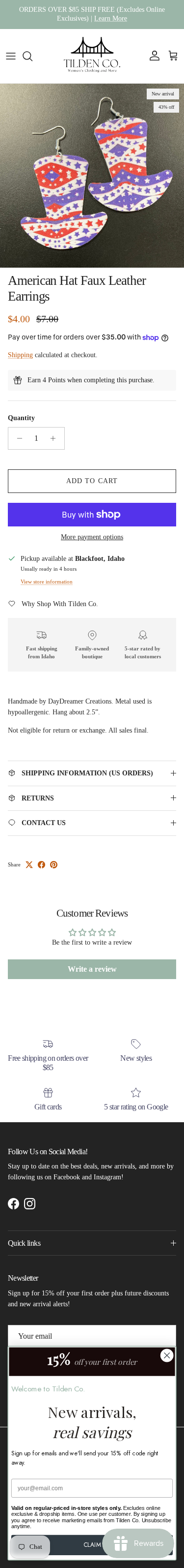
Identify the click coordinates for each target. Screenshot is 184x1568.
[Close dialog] (167, 1355)
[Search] (32, 56)
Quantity (21, 418)
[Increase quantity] (55, 438)
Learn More (110, 18)
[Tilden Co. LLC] (92, 56)
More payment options (92, 537)
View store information (47, 581)
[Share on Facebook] (41, 864)
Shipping (20, 355)
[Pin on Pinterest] (53, 864)
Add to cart (92, 481)
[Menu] (11, 56)
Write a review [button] (92, 969)
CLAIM (92, 1544)
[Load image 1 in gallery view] (92, 176)
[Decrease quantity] (17, 438)
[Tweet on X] (29, 864)
